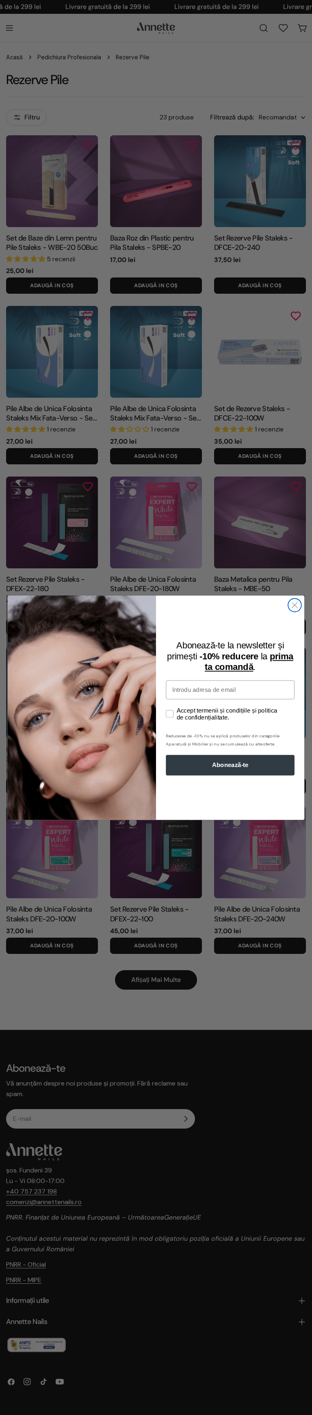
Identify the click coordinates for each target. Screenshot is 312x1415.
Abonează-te (230, 765)
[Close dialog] (294, 605)
